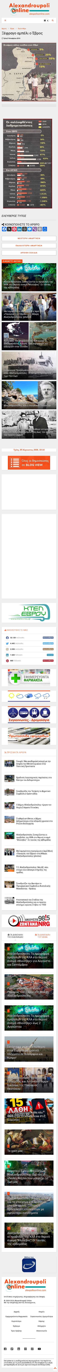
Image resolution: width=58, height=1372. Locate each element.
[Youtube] (39, 1349)
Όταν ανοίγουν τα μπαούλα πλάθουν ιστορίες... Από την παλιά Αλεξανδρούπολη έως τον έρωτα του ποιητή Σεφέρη (28, 432)
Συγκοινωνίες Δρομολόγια (41, 1317)
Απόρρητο (41, 1326)
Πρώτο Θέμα (22, 28)
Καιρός (41, 1312)
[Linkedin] (18, 1349)
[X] (12, 1349)
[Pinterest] (32, 1349)
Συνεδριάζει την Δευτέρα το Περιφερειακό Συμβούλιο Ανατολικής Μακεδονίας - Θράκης (33, 886)
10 (9, 1228)
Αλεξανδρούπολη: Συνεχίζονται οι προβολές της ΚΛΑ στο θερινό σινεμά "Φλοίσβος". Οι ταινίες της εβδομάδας (28, 284)
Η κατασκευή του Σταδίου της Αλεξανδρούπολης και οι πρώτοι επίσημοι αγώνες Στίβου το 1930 (31, 902)
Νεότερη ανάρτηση (29, 238)
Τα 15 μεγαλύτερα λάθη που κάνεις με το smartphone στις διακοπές (26, 1116)
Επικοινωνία (41, 1331)
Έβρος (12, 28)
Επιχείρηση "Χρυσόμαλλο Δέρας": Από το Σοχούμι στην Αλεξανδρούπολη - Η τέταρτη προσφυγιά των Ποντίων (29, 373)
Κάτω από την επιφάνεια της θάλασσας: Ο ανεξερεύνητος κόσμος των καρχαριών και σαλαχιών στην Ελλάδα (26, 343)
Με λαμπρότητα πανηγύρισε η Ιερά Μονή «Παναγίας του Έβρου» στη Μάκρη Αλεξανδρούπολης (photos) (24, 314)
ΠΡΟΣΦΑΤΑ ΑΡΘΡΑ (16, 752)
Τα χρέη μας (15, 1151)
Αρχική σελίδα (29, 253)
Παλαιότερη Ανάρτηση (29, 246)
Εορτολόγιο (16, 1321)
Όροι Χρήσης (16, 1331)
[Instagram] (25, 1349)
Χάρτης (41, 1321)
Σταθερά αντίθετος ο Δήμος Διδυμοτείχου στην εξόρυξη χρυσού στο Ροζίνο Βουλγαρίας (34, 821)
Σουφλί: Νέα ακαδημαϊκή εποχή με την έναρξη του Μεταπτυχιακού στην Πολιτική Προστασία (33, 763)
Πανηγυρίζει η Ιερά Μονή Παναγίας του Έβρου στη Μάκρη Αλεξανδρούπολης (28, 992)
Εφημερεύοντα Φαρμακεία (16, 1317)
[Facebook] (5, 1349)
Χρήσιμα (16, 1326)
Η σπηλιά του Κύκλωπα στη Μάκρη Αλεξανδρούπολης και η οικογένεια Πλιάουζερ (27, 404)
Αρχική (4, 28)
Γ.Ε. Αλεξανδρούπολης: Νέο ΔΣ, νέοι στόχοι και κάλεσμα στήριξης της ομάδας (32, 869)
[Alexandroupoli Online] (29, 14)
